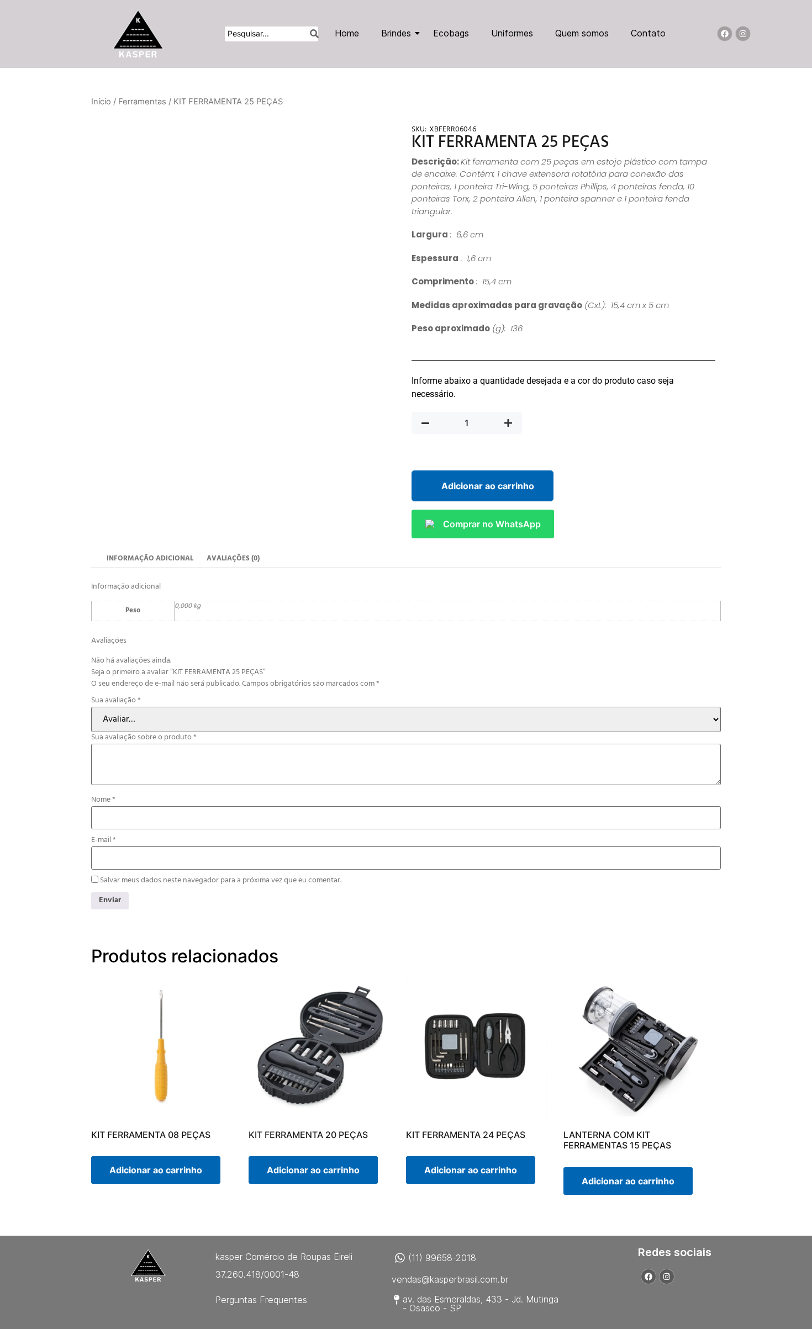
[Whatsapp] (399, 1257)
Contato (648, 33)
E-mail (103, 840)
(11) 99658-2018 (442, 1257)
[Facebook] (724, 33)
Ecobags (451, 33)
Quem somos (582, 33)
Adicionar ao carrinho (487, 485)
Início (101, 102)
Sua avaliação (116, 701)
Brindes (396, 33)
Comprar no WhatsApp (492, 524)
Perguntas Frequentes (261, 1299)
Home (347, 33)
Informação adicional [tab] (150, 558)
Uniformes (512, 33)
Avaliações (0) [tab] (233, 558)
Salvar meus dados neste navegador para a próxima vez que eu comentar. (220, 881)
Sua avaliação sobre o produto (144, 738)
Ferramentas (142, 102)
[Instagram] (743, 33)
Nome (103, 800)
